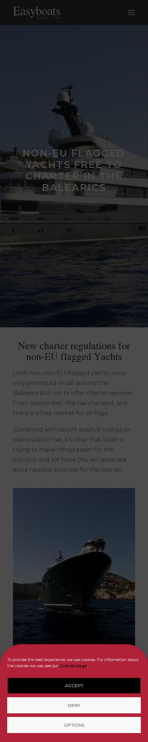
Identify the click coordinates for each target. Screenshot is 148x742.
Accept (74, 685)
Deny (74, 705)
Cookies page (73, 665)
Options (74, 725)
